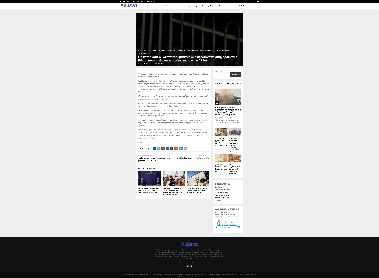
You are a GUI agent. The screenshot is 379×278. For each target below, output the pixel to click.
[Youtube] (191, 266)
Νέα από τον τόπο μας (172, 6)
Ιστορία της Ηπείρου (208, 6)
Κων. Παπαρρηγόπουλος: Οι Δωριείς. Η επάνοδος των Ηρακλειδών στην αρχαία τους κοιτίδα (234, 169)
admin (141, 64)
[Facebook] (188, 266)
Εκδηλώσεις (219, 187)
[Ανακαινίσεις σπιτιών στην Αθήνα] (228, 228)
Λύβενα (128, 6)
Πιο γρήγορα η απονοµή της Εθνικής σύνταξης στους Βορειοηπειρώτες (221, 142)
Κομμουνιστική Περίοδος (223, 195)
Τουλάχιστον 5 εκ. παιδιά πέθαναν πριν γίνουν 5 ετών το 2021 (154, 159)
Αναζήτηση (218, 71)
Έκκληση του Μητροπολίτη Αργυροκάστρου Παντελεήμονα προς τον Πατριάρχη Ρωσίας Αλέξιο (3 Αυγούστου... (234, 144)
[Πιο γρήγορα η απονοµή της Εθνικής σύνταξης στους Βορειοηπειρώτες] (221, 132)
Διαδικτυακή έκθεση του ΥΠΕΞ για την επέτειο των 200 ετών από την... (221, 168)
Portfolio (232, 6)
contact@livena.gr (193, 262)
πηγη (140, 142)
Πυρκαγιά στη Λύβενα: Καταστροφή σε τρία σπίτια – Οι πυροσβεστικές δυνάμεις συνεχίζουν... (228, 111)
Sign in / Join (151, 1)
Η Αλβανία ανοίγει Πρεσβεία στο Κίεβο (193, 158)
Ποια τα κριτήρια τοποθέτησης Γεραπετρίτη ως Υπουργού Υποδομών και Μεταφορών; (148, 190)
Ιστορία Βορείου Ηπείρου (190, 6)
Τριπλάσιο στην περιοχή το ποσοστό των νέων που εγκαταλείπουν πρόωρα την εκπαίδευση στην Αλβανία (172, 191)
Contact (241, 6)
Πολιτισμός (222, 6)
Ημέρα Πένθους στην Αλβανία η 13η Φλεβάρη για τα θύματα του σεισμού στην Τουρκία (197, 190)
